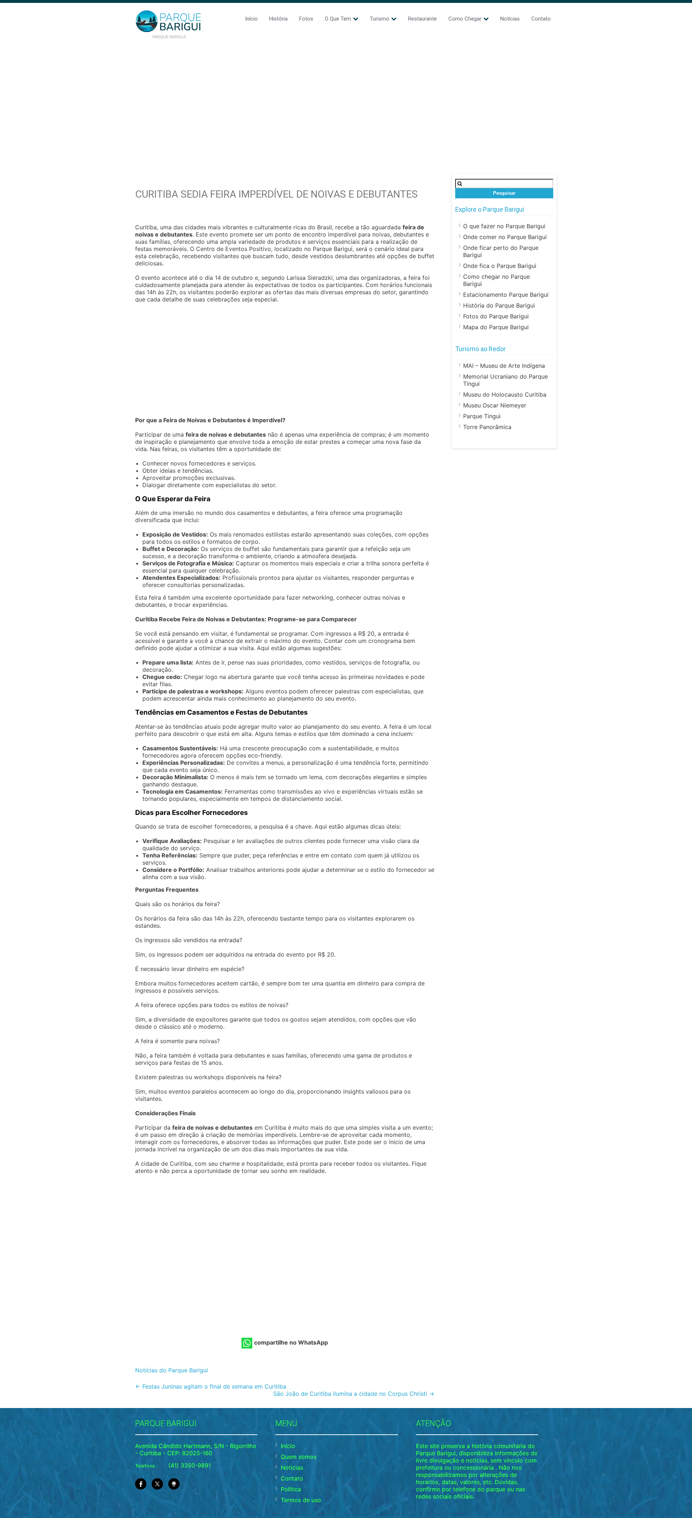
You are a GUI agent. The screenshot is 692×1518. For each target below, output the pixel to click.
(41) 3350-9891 (189, 1465)
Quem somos (298, 1456)
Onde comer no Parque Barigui (505, 237)
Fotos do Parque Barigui (496, 316)
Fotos (306, 19)
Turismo (379, 19)
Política (291, 1489)
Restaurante (422, 19)
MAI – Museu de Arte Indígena (504, 365)
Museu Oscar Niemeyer (494, 405)
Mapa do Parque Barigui (496, 327)
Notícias (510, 19)
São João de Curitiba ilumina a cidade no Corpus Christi (353, 1393)
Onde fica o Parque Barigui (499, 265)
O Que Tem (338, 19)
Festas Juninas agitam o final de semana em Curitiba (210, 1386)
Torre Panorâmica (487, 427)
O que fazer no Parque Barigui (504, 226)
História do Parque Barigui (499, 305)
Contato (541, 19)
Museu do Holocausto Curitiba (504, 394)
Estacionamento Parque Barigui (506, 294)
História (278, 19)
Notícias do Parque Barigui (171, 1370)
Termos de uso (301, 1500)
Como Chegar (465, 19)
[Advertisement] (346, 98)
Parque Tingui (482, 416)
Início (251, 19)
